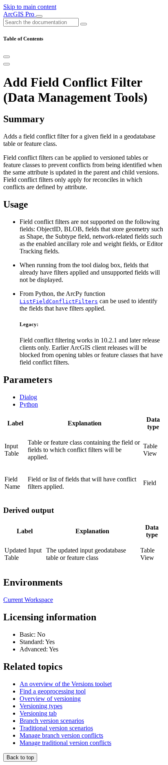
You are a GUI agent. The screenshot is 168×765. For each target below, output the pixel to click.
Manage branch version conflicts (61, 735)
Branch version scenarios (52, 720)
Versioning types (41, 705)
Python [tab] (29, 404)
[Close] (6, 57)
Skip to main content (29, 6)
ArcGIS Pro (19, 14)
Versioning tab (38, 713)
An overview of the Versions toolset (66, 683)
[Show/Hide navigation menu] (39, 16)
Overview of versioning (50, 698)
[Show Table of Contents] (6, 64)
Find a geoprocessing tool (53, 691)
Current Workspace (28, 599)
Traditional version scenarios (56, 728)
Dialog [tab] (28, 397)
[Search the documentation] (83, 24)
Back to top (20, 757)
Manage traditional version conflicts (65, 742)
